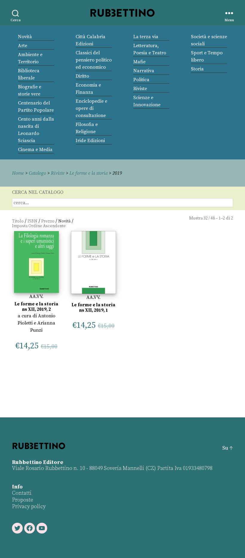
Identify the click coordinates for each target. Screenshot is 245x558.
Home (18, 173)
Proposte (22, 499)
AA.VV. (36, 296)
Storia (197, 69)
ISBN (32, 221)
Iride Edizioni (90, 141)
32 (205, 218)
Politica (141, 80)
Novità (25, 37)
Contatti (22, 493)
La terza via (145, 37)
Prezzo (47, 221)
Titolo (18, 221)
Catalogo (37, 173)
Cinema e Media (35, 150)
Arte (22, 46)
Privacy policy (29, 506)
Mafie (139, 62)
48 (213, 218)
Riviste (140, 89)
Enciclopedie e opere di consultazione (91, 108)
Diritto (82, 76)
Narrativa (143, 71)
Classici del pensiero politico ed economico (94, 60)
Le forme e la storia (88, 173)
